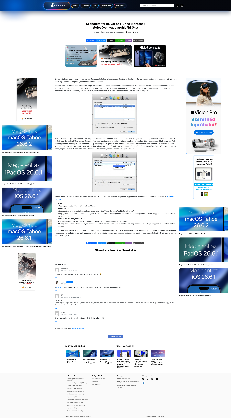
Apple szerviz (120, 5)
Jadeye (63, 282)
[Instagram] (152, 379)
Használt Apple (106, 5)
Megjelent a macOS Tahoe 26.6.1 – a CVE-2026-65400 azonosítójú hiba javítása (26, 246)
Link (56, 277)
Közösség (86, 5)
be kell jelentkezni (78, 329)
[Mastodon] (157, 379)
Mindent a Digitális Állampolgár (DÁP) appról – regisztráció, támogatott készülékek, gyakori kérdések (123, 364)
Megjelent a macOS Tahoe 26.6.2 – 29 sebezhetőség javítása (20, 152)
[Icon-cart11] (177, 5)
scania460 (59, 287)
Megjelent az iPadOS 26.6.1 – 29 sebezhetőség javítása (19, 184)
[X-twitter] (147, 379)
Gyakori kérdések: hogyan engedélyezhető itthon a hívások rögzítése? (157, 362)
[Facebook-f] (143, 379)
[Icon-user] (182, 5)
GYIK (95, 5)
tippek (129, 32)
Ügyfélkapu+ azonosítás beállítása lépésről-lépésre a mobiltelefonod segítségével (140, 363)
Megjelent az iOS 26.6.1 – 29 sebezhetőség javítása (18, 215)
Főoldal (75, 5)
